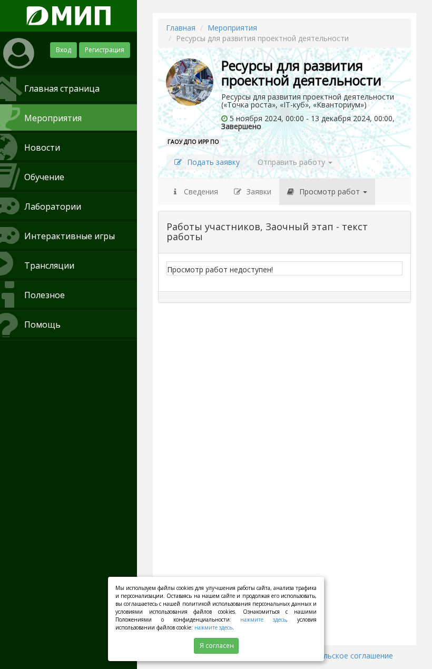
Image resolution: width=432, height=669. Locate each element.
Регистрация (104, 49)
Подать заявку (213, 162)
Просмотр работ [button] (330, 191)
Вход (63, 49)
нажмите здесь (263, 619)
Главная (180, 28)
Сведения (200, 191)
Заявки (259, 191)
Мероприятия (232, 28)
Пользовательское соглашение (336, 656)
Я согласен (217, 645)
